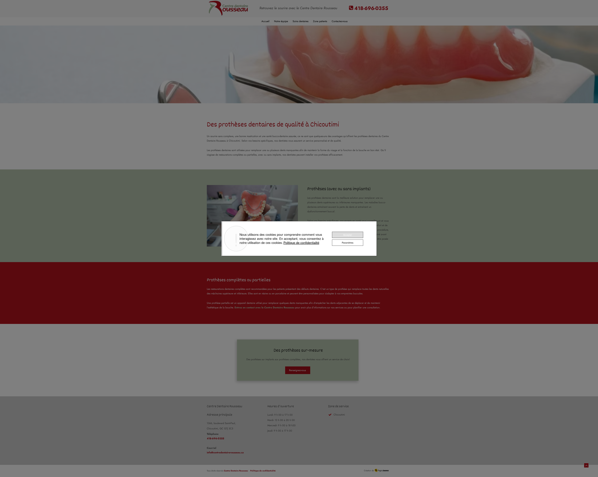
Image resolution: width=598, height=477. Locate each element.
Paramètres (347, 242)
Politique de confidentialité (301, 242)
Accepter (347, 234)
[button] (300, 21)
